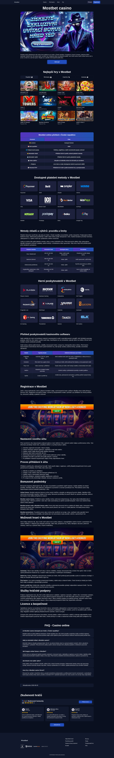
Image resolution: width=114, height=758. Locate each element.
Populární (28, 77)
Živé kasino (47, 77)
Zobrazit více (57, 724)
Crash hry (65, 77)
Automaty (83, 77)
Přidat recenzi (85, 701)
